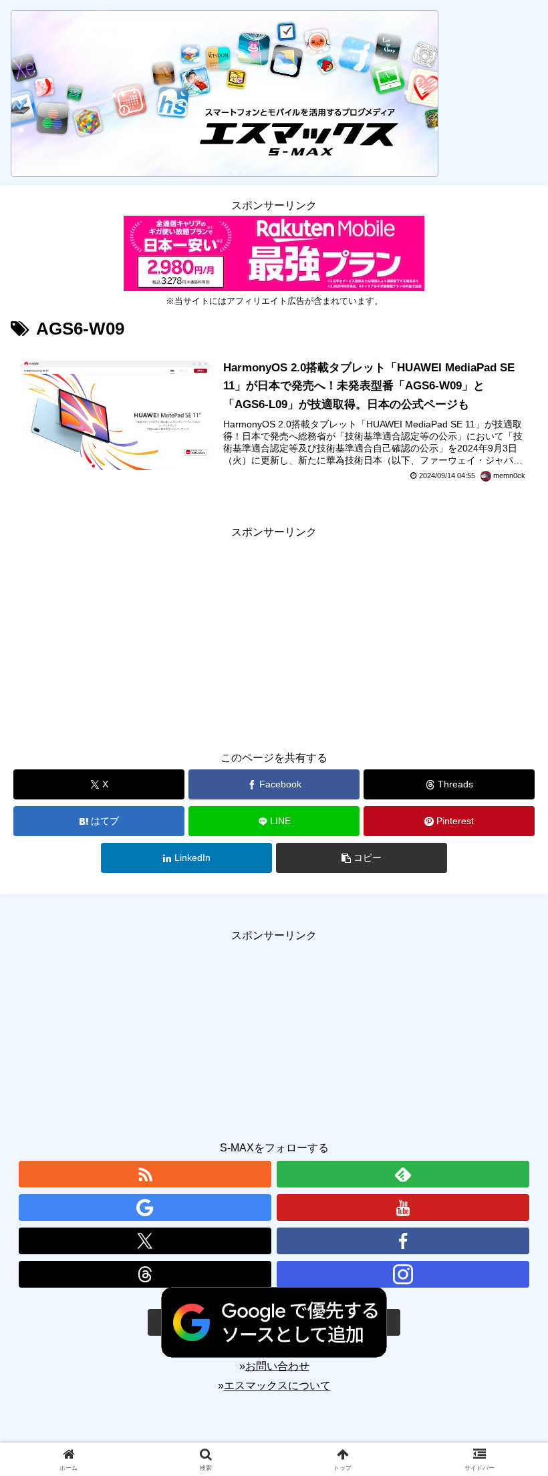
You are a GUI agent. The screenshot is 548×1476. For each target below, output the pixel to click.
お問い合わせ (277, 1366)
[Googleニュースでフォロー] (145, 1207)
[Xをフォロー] (145, 1241)
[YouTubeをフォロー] (403, 1207)
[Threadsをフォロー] (145, 1274)
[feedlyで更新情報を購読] (403, 1174)
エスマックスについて (277, 1385)
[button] (361, 858)
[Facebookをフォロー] (403, 1241)
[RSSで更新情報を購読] (145, 1174)
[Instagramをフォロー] (403, 1274)
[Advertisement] (274, 635)
